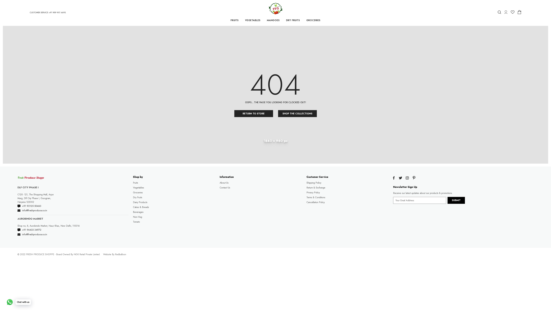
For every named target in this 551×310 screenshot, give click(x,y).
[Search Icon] (499, 12)
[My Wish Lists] (513, 13)
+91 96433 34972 (31, 229)
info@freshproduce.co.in (34, 210)
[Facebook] (393, 178)
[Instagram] (407, 178)
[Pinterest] (414, 178)
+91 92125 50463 (31, 206)
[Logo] (275, 9)
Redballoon (120, 254)
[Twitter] (400, 178)
